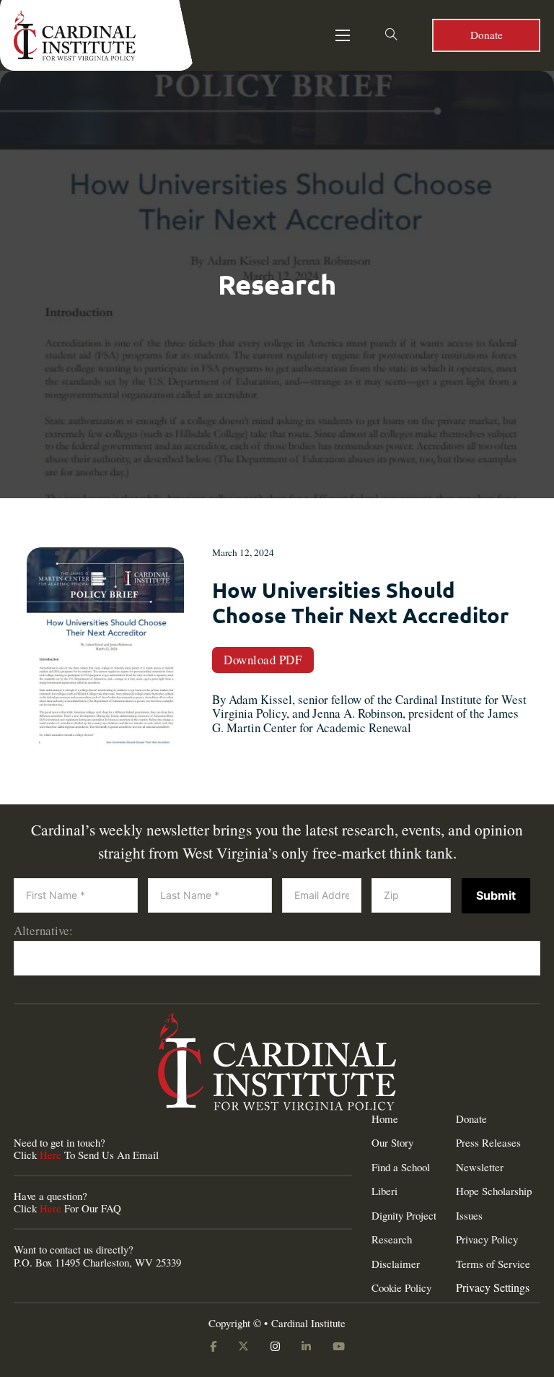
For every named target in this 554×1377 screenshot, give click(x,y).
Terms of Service (493, 1264)
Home (384, 1119)
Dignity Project (403, 1215)
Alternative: (43, 930)
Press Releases (488, 1143)
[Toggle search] (391, 35)
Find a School (400, 1167)
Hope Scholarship (494, 1191)
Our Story (392, 1143)
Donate (486, 34)
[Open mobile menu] (342, 35)
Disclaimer (395, 1264)
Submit (496, 895)
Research (391, 1239)
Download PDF (263, 659)
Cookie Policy (401, 1288)
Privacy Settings (492, 1287)
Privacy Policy (487, 1239)
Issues (469, 1215)
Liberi (384, 1191)
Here (50, 1154)
